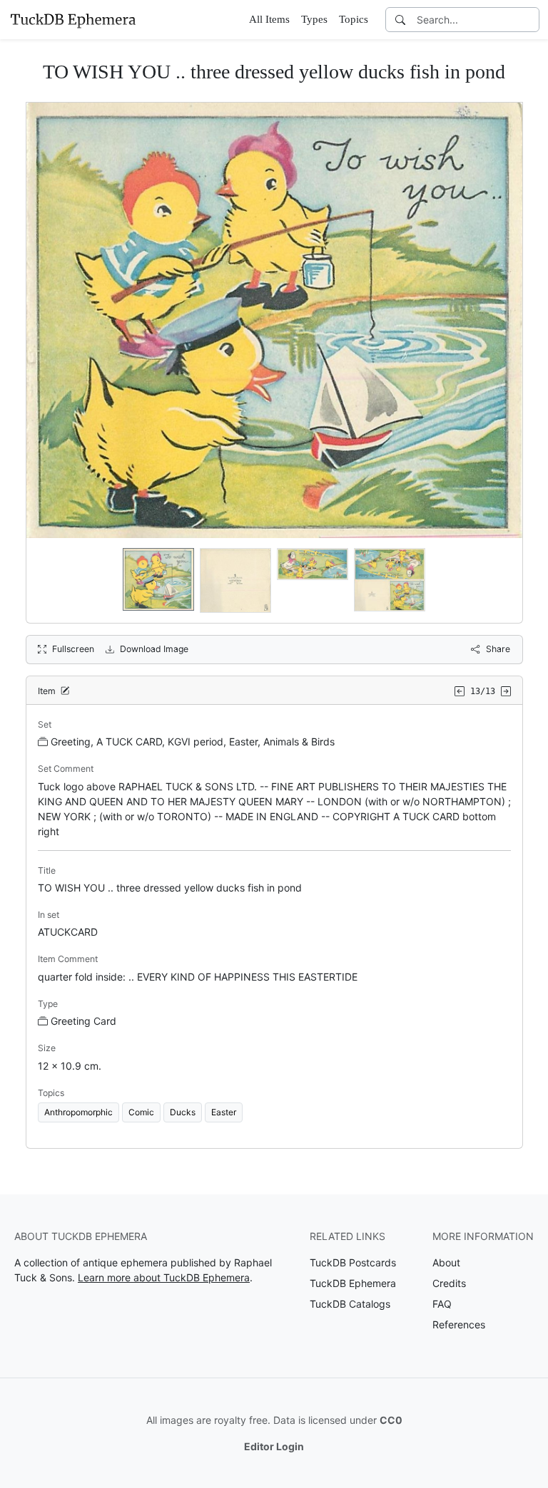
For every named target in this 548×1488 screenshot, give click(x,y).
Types (314, 19)
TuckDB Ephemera (353, 1283)
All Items (269, 19)
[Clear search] (529, 19)
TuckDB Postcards (353, 1262)
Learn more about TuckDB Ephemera (164, 1277)
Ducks (183, 1112)
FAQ (442, 1304)
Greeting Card (83, 1021)
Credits (449, 1283)
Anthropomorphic (78, 1112)
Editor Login (274, 1446)
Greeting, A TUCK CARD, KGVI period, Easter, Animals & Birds (193, 741)
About (446, 1262)
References (458, 1324)
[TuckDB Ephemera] (73, 19)
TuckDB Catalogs (350, 1304)
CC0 (391, 1420)
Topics (353, 19)
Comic (141, 1112)
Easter (223, 1112)
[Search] (400, 19)
